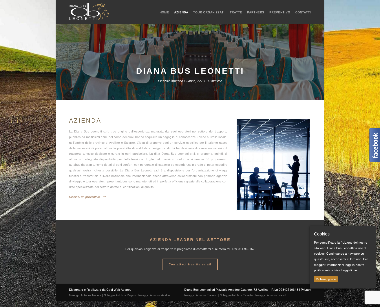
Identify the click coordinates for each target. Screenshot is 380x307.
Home (164, 12)
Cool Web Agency (118, 289)
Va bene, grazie (326, 279)
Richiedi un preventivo (84, 197)
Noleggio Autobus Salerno (200, 295)
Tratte (236, 12)
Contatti (303, 12)
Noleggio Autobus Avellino (154, 295)
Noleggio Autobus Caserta (236, 295)
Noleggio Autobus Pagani (120, 295)
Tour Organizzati (209, 12)
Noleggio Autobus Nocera (85, 295)
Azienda (181, 12)
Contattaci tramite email (190, 264)
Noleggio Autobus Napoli (270, 295)
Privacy (306, 289)
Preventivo (279, 12)
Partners (255, 12)
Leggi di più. (349, 270)
